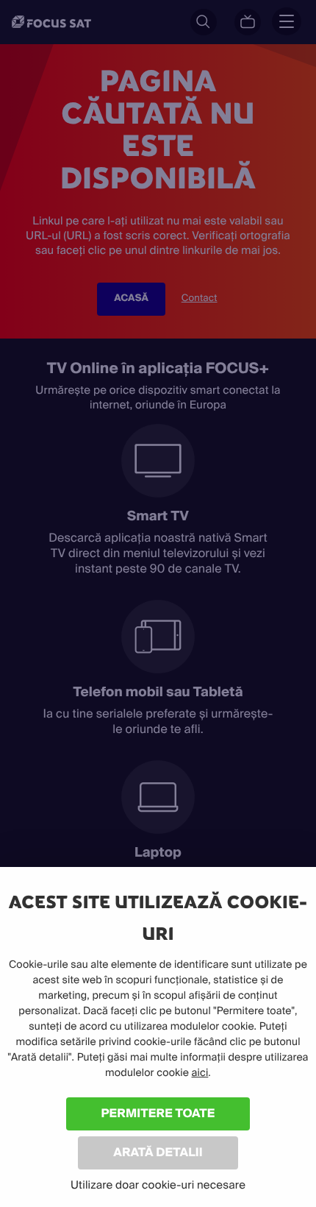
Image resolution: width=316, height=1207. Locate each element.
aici (200, 1073)
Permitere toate (158, 1113)
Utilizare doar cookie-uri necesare (158, 1185)
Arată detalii (158, 1152)
